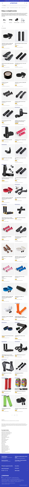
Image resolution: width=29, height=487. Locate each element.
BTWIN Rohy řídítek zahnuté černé (20, 101)
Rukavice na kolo (4, 442)
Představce (10, 22)
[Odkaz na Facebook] (2, 470)
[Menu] (2, 3)
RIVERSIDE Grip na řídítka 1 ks (19, 296)
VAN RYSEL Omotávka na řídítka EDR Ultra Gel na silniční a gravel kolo (7, 44)
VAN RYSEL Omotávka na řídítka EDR (20, 82)
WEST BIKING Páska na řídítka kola (20, 391)
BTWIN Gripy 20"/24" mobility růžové (20, 139)
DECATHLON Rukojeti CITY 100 (6, 120)
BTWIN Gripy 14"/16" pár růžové (6, 236)
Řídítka (4, 22)
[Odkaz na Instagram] (5, 470)
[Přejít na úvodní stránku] (13, 3)
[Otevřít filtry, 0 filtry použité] (3, 26)
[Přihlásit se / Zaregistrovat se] (25, 3)
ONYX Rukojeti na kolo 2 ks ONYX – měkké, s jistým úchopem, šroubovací (8, 218)
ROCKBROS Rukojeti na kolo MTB (7, 139)
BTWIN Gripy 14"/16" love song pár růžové (7, 277)
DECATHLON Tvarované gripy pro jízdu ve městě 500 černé (21, 237)
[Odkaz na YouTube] (3, 470)
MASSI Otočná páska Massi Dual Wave (8, 335)
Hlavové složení (23, 22)
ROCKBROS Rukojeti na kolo (6, 408)
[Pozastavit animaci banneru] (25, 0)
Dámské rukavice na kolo (5, 439)
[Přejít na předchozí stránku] (12, 415)
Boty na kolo (3, 443)
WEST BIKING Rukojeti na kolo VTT (20, 354)
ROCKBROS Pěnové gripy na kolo (20, 335)
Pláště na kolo (3, 451)
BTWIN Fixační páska (5, 82)
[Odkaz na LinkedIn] (7, 470)
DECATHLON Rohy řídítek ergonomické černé (8, 64)
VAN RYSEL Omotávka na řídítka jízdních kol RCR (21, 409)
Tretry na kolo (3, 444)
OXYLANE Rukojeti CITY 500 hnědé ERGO (7, 257)
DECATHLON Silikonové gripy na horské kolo (21, 44)
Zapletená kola (4, 441)
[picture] (8, 36)
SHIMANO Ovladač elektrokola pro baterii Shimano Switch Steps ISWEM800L (20, 121)
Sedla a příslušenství (4, 440)
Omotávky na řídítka (16, 22)
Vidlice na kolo (3, 438)
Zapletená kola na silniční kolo (6, 452)
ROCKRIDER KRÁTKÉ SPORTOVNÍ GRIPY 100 (21, 178)
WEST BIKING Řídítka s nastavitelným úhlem (20, 198)
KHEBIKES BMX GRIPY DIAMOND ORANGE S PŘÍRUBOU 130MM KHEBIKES (21, 317)
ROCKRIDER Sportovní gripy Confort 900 (20, 158)
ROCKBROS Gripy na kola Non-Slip (20, 217)
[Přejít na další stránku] (17, 415)
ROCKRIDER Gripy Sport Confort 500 (20, 63)
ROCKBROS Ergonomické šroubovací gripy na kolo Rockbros (7, 178)
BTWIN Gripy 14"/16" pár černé (6, 101)
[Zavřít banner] (26, 0)
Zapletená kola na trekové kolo (6, 431)
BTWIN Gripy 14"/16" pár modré (19, 276)
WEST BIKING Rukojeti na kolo (6, 391)
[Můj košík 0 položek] (26, 3)
